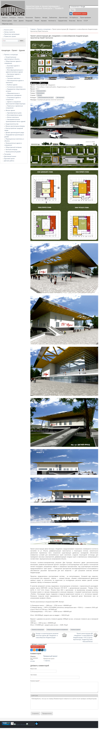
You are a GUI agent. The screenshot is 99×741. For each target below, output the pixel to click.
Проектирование (85, 17)
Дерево (21, 20)
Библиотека (53, 17)
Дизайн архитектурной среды (15, 132)
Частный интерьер (11, 149)
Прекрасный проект (50, 656)
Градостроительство (12, 124)
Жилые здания (7, 20)
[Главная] (13, 8)
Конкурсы (12, 17)
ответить (47, 660)
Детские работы (9, 160)
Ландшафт (29, 20)
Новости (20, 17)
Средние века (62, 20)
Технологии (29, 17)
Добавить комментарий (39, 644)
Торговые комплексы (13, 78)
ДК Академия (60, 97)
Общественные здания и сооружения (57, 629)
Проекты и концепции (44, 29)
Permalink (32, 661)
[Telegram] (45, 650)
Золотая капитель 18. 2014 (45, 97)
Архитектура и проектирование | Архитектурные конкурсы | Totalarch (45, 7)
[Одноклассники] (34, 650)
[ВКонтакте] (31, 650)
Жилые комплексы (13, 117)
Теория (37, 20)
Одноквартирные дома (14, 113)
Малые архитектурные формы (15, 126)
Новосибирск (40, 93)
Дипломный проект (10, 156)
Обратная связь (7, 24)
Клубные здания (75, 629)
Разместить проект (10, 36)
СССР (86, 20)
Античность (52, 20)
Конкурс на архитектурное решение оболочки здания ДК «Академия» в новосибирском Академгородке (47, 635)
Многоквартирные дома (14, 115)
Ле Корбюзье (73, 17)
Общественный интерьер (14, 147)
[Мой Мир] (37, 650)
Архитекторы (63, 17)
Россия (39, 95)
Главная (33, 29)
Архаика (43, 20)
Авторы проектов (9, 32)
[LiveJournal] (42, 650)
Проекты (37, 17)
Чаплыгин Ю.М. (41, 91)
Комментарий (35, 681)
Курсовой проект (9, 158)
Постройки (7, 154)
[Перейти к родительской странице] (64, 635)
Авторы (44, 17)
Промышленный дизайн (13, 151)
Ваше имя (33, 668)
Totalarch (5, 17)
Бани (15, 20)
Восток (79, 20)
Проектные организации (11, 34)
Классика (72, 20)
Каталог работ (8, 30)
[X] (39, 650)
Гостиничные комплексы (14, 87)
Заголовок (33, 674)
